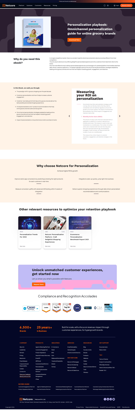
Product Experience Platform (26, 389)
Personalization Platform (80, 389)
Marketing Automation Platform (64, 389)
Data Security (126, 407)
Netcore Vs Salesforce (73, 370)
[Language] (108, 5)
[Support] (104, 5)
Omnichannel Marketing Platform (64, 386)
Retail (53, 349)
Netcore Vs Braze (72, 367)
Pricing (55, 5)
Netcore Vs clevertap (73, 364)
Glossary (85, 372)
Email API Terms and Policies (107, 407)
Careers (22, 368)
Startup (54, 366)
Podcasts (85, 355)
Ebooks (85, 352)
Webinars (85, 358)
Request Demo (39, 284)
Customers (38, 5)
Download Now (74, 40)
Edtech (53, 364)
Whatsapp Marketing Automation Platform (102, 389)
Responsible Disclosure (92, 407)
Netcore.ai (73, 1)
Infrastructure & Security (74, 352)
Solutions (29, 5)
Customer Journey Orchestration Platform (102, 386)
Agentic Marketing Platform (43, 347)
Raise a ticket (102, 349)
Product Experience (41, 352)
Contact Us (23, 371)
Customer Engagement (42, 349)
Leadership (22, 349)
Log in (117, 5)
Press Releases (23, 361)
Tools (84, 369)
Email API (38, 358)
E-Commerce (55, 347)
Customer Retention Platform (81, 386)
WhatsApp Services (104, 364)
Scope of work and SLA (105, 362)
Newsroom (22, 358)
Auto (53, 355)
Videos (85, 361)
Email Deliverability (72, 347)
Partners (22, 352)
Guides (85, 364)
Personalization (40, 366)
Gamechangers (72, 349)
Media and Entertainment (58, 358)
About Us (22, 347)
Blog (84, 347)
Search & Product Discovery (43, 355)
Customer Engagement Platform (27, 386)
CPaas (37, 379)
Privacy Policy (80, 407)
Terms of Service (103, 359)
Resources (47, 5)
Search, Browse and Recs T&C (107, 367)
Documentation (103, 347)
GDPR (118, 407)
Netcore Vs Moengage (73, 362)
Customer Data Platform (42, 364)
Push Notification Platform (43, 389)
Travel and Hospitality (57, 361)
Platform (21, 5)
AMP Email (38, 361)
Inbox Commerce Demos (89, 366)
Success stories (87, 349)
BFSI (53, 352)
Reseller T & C (102, 370)
